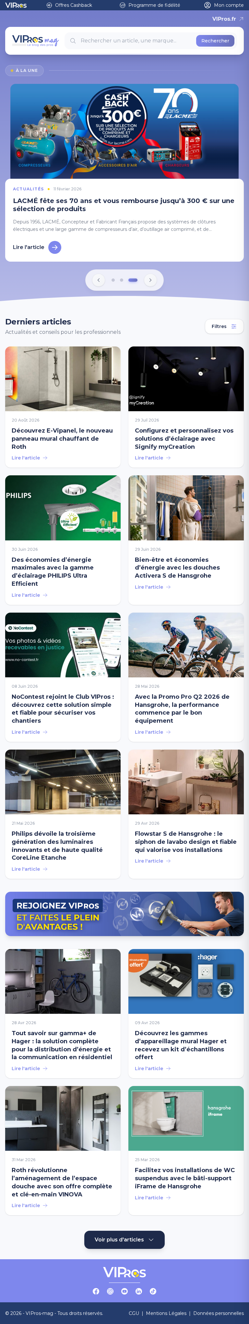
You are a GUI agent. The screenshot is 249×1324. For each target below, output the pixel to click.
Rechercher (215, 41)
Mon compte (229, 5)
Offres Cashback (73, 5)
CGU (134, 1313)
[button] (113, 280)
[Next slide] (150, 280)
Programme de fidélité (154, 5)
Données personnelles (218, 1313)
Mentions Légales (166, 1313)
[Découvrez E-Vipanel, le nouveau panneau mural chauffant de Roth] (63, 407)
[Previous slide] (98, 280)
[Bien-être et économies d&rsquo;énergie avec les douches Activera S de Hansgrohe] (186, 540)
